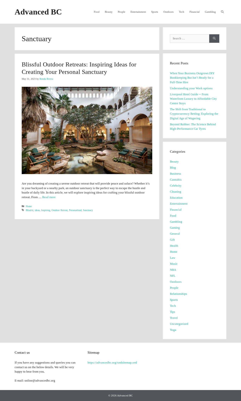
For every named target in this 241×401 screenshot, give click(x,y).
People (121, 11)
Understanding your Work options (191, 88)
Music (174, 263)
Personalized (75, 210)
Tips (172, 312)
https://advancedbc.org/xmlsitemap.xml (112, 362)
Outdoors (168, 11)
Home (29, 206)
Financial (194, 11)
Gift (172, 239)
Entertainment (138, 11)
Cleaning (175, 191)
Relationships (178, 293)
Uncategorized (179, 324)
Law (172, 257)
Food (97, 11)
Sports (154, 11)
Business (175, 173)
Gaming (175, 227)
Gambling (210, 11)
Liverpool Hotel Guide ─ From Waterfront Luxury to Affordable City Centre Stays (193, 99)
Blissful (29, 210)
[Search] (214, 38)
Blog (173, 167)
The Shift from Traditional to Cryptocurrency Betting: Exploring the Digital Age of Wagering (194, 114)
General (175, 233)
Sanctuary (88, 210)
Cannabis (176, 179)
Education (176, 197)
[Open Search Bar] (222, 11)
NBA (173, 269)
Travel (174, 318)
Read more (49, 197)
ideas (37, 210)
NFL (172, 275)
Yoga (173, 330)
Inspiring (45, 210)
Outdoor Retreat (60, 210)
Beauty (109, 11)
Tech (181, 11)
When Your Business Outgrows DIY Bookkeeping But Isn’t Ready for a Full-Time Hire (192, 78)
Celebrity (176, 185)
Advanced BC (38, 11)
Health (174, 245)
